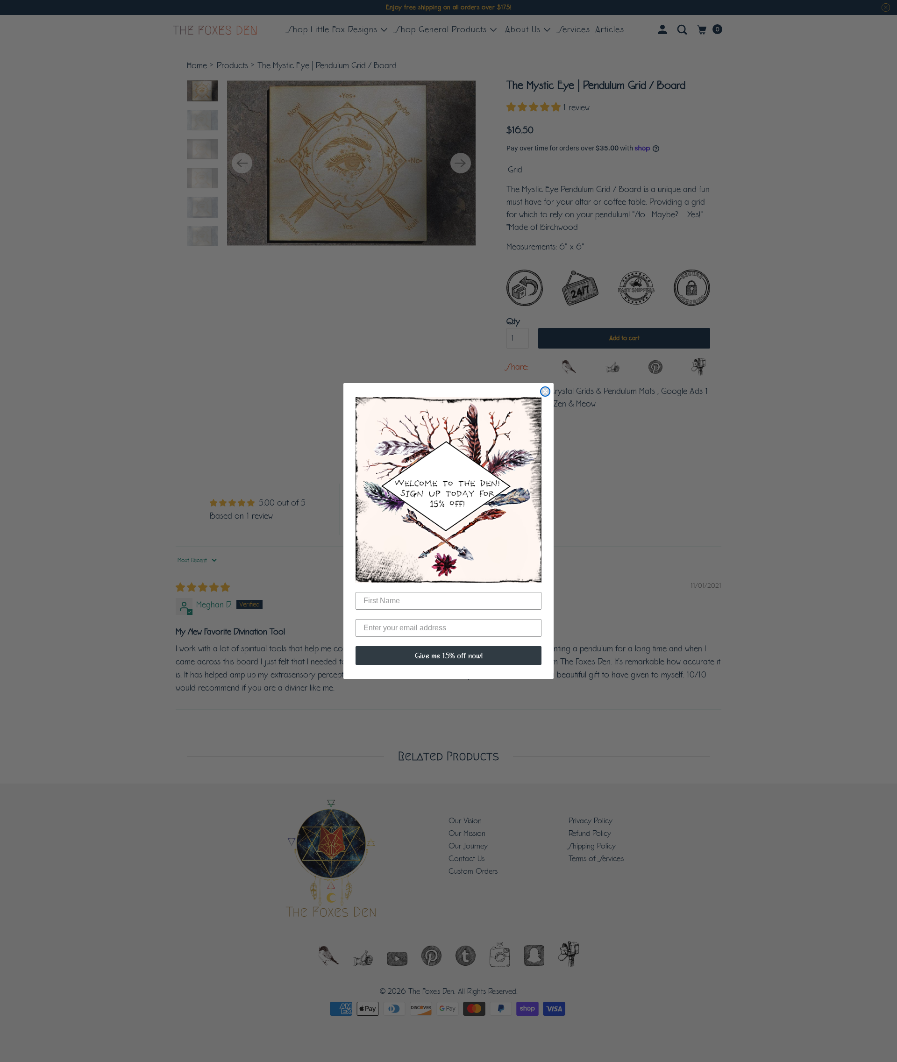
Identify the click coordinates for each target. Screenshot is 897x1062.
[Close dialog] (545, 391)
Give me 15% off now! (449, 655)
